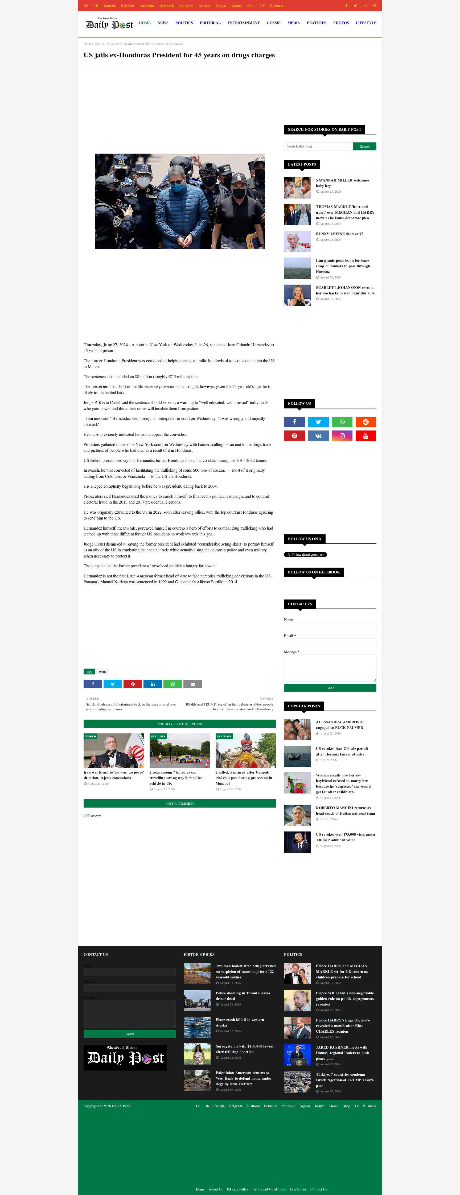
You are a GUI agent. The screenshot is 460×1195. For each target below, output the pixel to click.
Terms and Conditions (269, 1189)
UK (95, 5)
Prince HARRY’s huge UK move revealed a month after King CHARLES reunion (342, 1025)
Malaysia (186, 5)
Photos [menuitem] (341, 23)
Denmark (166, 5)
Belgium (127, 5)
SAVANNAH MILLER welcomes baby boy (342, 182)
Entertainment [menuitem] (244, 23)
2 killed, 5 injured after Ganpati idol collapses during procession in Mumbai (244, 777)
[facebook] (346, 5)
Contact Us (318, 1189)
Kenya (221, 5)
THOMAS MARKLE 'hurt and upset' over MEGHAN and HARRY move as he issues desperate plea (345, 212)
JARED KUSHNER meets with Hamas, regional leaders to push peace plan (342, 1052)
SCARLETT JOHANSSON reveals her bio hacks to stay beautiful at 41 (346, 290)
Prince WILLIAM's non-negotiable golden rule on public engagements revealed (345, 998)
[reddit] (365, 422)
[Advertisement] (180, 112)
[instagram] (365, 5)
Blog (251, 5)
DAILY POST (121, 1105)
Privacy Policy (238, 1189)
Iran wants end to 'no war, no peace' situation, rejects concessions (114, 774)
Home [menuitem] (145, 23)
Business (277, 5)
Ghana (237, 5)
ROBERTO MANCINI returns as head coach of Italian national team (345, 810)
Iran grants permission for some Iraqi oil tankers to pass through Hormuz (343, 265)
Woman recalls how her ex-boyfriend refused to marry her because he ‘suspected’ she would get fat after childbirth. (343, 783)
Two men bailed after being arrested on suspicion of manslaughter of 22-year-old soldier (246, 971)
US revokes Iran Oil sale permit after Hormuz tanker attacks (342, 751)
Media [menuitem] (294, 23)
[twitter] (355, 5)
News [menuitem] (163, 23)
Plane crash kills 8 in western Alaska (240, 1022)
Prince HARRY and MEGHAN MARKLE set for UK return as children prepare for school (341, 971)
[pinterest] (373, 5)
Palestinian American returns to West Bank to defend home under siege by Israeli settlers (244, 1078)
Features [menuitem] (316, 23)
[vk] (318, 435)
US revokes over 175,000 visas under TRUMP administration (346, 837)
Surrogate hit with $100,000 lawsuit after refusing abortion (245, 1048)
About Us (216, 1189)
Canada (110, 5)
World (98, 43)
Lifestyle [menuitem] (366, 23)
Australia (146, 5)
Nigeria (205, 5)
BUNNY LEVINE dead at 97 (339, 234)
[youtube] (365, 435)
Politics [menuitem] (184, 23)
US (86, 5)
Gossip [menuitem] (274, 23)
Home (87, 43)
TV (262, 5)
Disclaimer (298, 1189)
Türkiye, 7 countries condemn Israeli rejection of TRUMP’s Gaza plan (345, 1079)
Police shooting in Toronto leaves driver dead (243, 995)
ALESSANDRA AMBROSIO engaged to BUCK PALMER (340, 724)
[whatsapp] (342, 422)
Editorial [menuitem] (210, 23)
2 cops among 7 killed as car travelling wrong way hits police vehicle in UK (176, 777)
